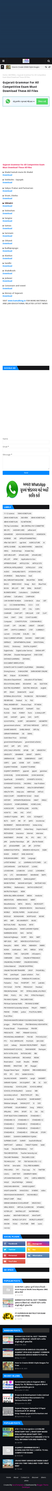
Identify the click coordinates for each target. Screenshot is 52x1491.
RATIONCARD (26, 1053)
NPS (25, 949)
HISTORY (7, 800)
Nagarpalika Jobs (10, 929)
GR (33, 750)
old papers (36, 954)
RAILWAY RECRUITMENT (29, 1045)
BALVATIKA (31, 580)
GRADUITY (8, 754)
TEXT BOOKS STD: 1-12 (32, 1161)
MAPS (44, 875)
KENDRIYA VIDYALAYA (31, 850)
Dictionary (16, 646)
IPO (32, 837)
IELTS (6, 821)
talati (43, 1145)
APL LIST (7, 559)
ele (35, 684)
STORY (43, 1132)
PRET (18, 1033)
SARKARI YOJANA (10, 1082)
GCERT (20, 721)
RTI (11, 1074)
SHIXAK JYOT (25, 1103)
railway (14, 1045)
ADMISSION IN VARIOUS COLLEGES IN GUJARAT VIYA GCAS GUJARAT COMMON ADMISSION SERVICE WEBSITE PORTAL (32, 1352)
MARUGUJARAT (29, 879)
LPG (5, 875)
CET (24, 609)
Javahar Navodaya (17, 841)
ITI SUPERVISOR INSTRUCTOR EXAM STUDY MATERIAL (30, 1314)
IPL (27, 837)
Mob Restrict (40, 908)
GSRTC (6, 763)
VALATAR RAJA (17, 1182)
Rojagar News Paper (11, 1070)
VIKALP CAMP (9, 1199)
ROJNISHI (26, 1070)
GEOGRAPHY (31, 721)
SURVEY (23, 1141)
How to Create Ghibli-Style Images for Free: (32, 1364)
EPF (5, 692)
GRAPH (37, 754)
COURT (6, 626)
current (6, 634)
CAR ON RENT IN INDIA (12, 601)
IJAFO (31, 821)
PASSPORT (25, 983)
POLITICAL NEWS (35, 1012)
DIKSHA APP (40, 650)
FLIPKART (30, 709)
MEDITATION (9, 900)
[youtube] (14, 1261)
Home (5, 75)
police (23, 1012)
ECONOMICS (23, 675)
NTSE (41, 949)
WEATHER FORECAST (21, 1215)
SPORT (24, 1111)
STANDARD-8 (9, 1132)
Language (31, 858)
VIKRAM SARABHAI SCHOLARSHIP (16, 1203)
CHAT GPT (18, 613)
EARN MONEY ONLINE (39, 671)
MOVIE (41, 916)
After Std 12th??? (10, 542)
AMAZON (38, 547)
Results (26, 1062)
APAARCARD (36, 555)
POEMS (15, 1012)
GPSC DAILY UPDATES (12, 750)
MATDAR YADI (40, 883)
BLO (33, 584)
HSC (22, 812)
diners (43, 1477)
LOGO (30, 871)
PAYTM (17, 987)
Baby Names (20, 576)
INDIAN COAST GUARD (12, 829)
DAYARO (28, 638)
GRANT (29, 754)
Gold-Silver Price (10, 738)
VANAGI (29, 1182)
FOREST (22, 713)
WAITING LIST (21, 1211)
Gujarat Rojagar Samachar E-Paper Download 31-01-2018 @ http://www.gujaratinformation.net (31, 1411)
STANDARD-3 (22, 1124)
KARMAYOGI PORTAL (12, 850)
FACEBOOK (28, 696)
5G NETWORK (26, 522)
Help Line (20, 792)
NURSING (7, 954)
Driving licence (9, 671)
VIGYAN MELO (32, 1195)
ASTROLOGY (30, 567)
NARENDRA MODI (10, 933)
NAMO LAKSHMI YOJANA (29, 929)
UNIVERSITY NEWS (30, 1174)
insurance (20, 833)
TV (34, 1170)
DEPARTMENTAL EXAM (22, 642)
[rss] (38, 1249)
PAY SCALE (8, 987)
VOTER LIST (8, 1211)
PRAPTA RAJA (17, 1024)
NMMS (42, 945)
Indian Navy (28, 829)
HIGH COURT (9, 796)
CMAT (13, 617)
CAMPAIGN (30, 596)
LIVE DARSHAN (9, 866)
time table (16, 1165)
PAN (5, 974)
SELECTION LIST (26, 1095)
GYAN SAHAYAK (37, 775)
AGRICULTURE (34, 542)
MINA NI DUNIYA (10, 908)
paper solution (27, 974)
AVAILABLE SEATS (19, 572)
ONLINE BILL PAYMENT (12, 962)
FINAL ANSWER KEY (11, 704)
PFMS (6, 995)
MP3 (5, 920)
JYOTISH (37, 846)
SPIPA (16, 1111)
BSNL (29, 588)
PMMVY (43, 1008)
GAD (5, 717)
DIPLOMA (7, 655)
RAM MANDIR (30, 1049)
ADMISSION (41, 534)
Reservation (8, 1062)
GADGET (14, 717)
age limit (23, 542)
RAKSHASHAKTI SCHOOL (13, 1049)
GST (28, 763)
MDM (23, 891)
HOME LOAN (36, 804)
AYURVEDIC (8, 576)
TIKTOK (6, 1165)
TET (19, 1161)
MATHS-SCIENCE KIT (35, 887)
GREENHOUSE (9, 758)
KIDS (23, 858)
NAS (21, 933)
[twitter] (14, 1249)
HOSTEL (35, 808)
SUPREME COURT (10, 1141)
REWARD (7, 1066)
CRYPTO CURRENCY (18, 630)
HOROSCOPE (9, 808)
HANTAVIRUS (19, 787)
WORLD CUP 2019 (19, 1219)
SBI (34, 1082)
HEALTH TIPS (8, 792)
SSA (36, 1111)
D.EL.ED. (26, 634)
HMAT (36, 800)
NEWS (16, 945)
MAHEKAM (34, 875)
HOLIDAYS (8, 804)
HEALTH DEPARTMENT (35, 787)
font (14, 713)
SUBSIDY (7, 1136)
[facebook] (14, 1243)
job (24, 846)
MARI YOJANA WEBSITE (12, 879)
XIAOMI (6, 1224)
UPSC (26, 1178)
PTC (5, 1041)
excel (31, 692)
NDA (31, 937)
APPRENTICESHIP (10, 563)
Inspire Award (42, 829)
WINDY (6, 1219)
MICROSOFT (38, 904)
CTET (31, 630)
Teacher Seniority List (29, 1153)
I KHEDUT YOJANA (10, 817)
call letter (7, 596)
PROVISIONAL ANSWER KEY (14, 1037)
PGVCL (13, 995)
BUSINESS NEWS (10, 592)
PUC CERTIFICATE (16, 1041)
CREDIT (31, 626)
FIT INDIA (38, 704)
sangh (32, 1078)
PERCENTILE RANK (10, 991)
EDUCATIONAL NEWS (12, 684)
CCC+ (31, 605)
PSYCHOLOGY (41, 1037)
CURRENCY (40, 630)
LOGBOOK (21, 871)
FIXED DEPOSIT (17, 709)
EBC (5, 675)
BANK (40, 580)
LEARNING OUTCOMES (32, 862)
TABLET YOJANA (31, 1145)
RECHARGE (27, 1057)
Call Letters (18, 596)
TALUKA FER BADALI (19, 1149)
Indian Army (37, 825)
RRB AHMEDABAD (39, 1070)
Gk (23, 734)
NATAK (29, 933)
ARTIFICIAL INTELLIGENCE (13, 567)
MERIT (33, 900)
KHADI (6, 854)
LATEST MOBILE (9, 862)
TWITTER (41, 1170)
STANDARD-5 (9, 1128)
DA (34, 634)
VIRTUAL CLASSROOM (25, 1207)
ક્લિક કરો (42, 101)
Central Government (11, 609)
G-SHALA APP (40, 713)
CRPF (6, 630)
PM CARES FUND (27, 999)
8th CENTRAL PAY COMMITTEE (33, 526)
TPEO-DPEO (8, 1170)
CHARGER (7, 613)
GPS (19, 746)
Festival (19, 700)
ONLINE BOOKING (31, 962)
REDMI (36, 1057)
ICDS (29, 817)
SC (40, 1082)
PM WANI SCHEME (32, 1003)
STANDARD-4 (35, 1124)
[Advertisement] (26, 29)
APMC (15, 559)
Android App (17, 551)
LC (20, 862)
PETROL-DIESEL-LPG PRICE (36, 991)
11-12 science (9, 513)
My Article (22, 925)
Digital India (8, 650)
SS (31, 1111)
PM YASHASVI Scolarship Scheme (16, 1008)
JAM (5, 841)
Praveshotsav (23, 1028)
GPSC (26, 746)
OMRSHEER (8, 958)
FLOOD (6, 713)
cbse (38, 601)
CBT (44, 601)
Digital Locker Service (24, 650)
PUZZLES (29, 1041)
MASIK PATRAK (9, 883)
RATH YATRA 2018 (11, 1053)
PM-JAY (34, 1008)
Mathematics (19, 887)
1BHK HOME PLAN (24, 513)
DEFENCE (7, 642)
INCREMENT (8, 825)
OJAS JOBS (25, 954)
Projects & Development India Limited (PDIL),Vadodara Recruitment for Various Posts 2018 (32, 1397)
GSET (40, 758)
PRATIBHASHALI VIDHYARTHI (36, 1024)
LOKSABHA (40, 871)
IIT (24, 821)
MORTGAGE (31, 916)
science (28, 1091)
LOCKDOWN (8, 871)
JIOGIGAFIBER (14, 846)
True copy (26, 1170)
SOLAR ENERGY (21, 1107)
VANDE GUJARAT (28, 1186)
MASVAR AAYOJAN (25, 883)
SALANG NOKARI (10, 1078)
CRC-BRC (22, 626)
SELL (37, 1095)
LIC (45, 862)
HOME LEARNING (21, 804)
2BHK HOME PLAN (11, 518)
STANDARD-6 (22, 1128)
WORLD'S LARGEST (36, 1219)
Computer (8, 621)
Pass (16, 983)
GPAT (6, 746)
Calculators (23, 592)
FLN (38, 709)
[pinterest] (14, 1255)
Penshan (39, 987)
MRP (12, 920)
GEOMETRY (43, 721)
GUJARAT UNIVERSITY (12, 771)
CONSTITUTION (21, 621)
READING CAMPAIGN (11, 1057)
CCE (37, 605)
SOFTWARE (8, 1107)
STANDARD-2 (9, 1124)
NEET (38, 937)
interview (39, 833)
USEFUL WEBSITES (38, 1178)
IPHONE (20, 837)
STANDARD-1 (36, 1116)
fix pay (6, 709)
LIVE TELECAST (23, 866)
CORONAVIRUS (35, 621)
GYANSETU (20, 779)
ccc (5, 605)
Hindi (37, 796)
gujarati (26, 771)
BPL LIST (15, 588)
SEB (36, 1091)
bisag (27, 584)
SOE (39, 1103)
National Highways (11, 937)
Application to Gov (28, 559)
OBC (16, 954)
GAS (29, 717)
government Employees (13, 742)
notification (16, 949)
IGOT (13, 821)
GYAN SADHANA (22, 775)
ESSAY (12, 692)
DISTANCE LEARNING (11, 659)
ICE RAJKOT (38, 817)
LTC (11, 875)
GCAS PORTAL (9, 721)
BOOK (6, 588)
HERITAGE (31, 792)
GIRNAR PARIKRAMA (11, 734)
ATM (40, 567)
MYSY (31, 925)
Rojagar (34, 1066)
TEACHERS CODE (28, 1157)
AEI (15, 538)
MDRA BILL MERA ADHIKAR (14, 895)
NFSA (24, 945)
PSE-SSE (30, 1037)
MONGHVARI (19, 916)
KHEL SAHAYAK (27, 854)
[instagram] (38, 1243)
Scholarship (8, 1087)
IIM (19, 821)
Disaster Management (22, 655)
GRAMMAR (19, 754)
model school (33, 912)
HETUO (40, 792)
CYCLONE (16, 634)
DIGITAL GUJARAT (30, 646)
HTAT (29, 812)
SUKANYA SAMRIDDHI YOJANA (25, 1136)
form (30, 713)
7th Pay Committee (11, 526)
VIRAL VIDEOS (9, 1207)
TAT (31, 1149)
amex (26, 1480)
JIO (5, 846)
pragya (6, 1024)
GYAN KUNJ (8, 775)
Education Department (12, 680)
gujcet (34, 771)
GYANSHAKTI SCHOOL (12, 783)
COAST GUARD (31, 617)
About (16, 1477)
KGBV (45, 850)
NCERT (23, 937)
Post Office (8, 1016)
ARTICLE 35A (24, 563)
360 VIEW (24, 518)
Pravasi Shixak (9, 1028)
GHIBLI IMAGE (25, 729)
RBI (35, 1053)
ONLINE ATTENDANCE (32, 958)
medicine (38, 895)
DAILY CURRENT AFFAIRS (13, 638)
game (23, 717)
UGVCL (6, 1174)
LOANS (34, 866)
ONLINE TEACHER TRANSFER (14, 970)
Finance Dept (26, 704)
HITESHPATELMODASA (22, 800)
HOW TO (7, 812)
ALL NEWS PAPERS (25, 547)
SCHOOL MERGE (36, 1087)
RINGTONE (18, 1066)
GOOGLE (23, 738)
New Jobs (7, 945)
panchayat (14, 974)
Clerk (6, 617)
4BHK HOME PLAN (11, 522)
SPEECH (40, 1107)
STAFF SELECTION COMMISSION (15, 1116)
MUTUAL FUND (9, 925)
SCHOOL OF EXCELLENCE (13, 1091)
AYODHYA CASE (35, 572)
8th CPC (7, 530)
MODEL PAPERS (18, 912)
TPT (17, 1170)
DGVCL (6, 646)
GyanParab (8, 779)
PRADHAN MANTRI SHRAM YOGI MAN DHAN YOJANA (23, 1020)
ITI (45, 837)
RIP (26, 1066)
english (43, 688)
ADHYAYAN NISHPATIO (24, 534)
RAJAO (43, 1045)
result (18, 1062)
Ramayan (42, 1049)
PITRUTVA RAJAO (37, 995)
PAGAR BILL (40, 970)
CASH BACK (28, 601)
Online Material (9, 966)
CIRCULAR (29, 613)
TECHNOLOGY (9, 1161)
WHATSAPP (36, 1215)
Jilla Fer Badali (38, 841)
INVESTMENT (8, 837)
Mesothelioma (9, 904)
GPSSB (25, 750)
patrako (42, 983)
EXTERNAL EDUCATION (12, 696)
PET (22, 991)
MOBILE (7, 912)
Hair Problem (39, 783)
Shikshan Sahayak (10, 1103)
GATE (37, 717)
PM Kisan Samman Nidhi (13, 1003)
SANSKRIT (41, 1078)
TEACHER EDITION (10, 1153)
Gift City (36, 729)
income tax (40, 821)
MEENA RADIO (22, 900)
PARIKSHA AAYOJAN (11, 979)
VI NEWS (35, 1190)
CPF (14, 626)
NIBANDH (33, 945)
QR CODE (39, 1041)
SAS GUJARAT (25, 1082)
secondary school (10, 1095)
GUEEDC (36, 763)
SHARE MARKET (35, 1099)
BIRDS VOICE (16, 584)
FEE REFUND (8, 700)
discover (35, 1477)
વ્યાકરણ (7, 1228)
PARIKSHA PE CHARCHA (31, 979)
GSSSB (21, 763)
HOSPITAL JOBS (23, 808)
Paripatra (7, 983)
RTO (17, 1074)
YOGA (15, 1224)
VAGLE (6, 1182)
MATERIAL (12, 75)
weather (7, 1215)
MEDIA (29, 895)
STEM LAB (34, 1132)
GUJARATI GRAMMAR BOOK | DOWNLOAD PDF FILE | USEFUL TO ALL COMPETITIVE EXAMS (31, 1450)
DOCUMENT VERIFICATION (14, 663)
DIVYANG (26, 659)
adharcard (32, 530)
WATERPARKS (34, 1211)
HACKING (27, 783)
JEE (28, 841)
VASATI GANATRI (10, 1190)
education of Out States (33, 680)
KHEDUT (15, 854)
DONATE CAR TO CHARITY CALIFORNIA (18, 667)
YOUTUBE (24, 1224)
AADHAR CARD (18, 530)
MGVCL (28, 904)
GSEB (19, 758)
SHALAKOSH (21, 1099)
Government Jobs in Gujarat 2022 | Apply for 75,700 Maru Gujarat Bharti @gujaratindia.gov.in (31, 1384)
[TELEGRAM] (38, 1261)
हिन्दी (32, 1224)
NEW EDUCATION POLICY (30, 941)
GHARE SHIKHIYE (10, 729)
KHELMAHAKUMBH (11, 858)
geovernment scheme (12, 725)
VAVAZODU (24, 1190)
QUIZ (6, 1045)
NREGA (33, 949)
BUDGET (38, 588)
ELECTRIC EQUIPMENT (12, 688)
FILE (31, 700)
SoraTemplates (18, 1485)
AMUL (6, 551)
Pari (37, 974)
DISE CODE (38, 655)
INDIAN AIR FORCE (23, 825)
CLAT (45, 613)
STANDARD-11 (23, 1120)
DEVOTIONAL (39, 642)
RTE (5, 1074)
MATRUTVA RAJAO (11, 891)
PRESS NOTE (8, 1033)
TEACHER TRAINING (11, 1157)
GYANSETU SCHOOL (34, 779)
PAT (33, 983)
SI (33, 1103)
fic (26, 700)
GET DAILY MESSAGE (31, 725)
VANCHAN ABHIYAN (11, 1186)
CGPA (37, 609)
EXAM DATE (22, 692)
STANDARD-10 (9, 1120)
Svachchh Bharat (35, 1141)
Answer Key (29, 551)
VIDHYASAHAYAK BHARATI (14, 1195)
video (43, 1190)
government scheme (33, 742)
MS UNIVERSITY (22, 920)
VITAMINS (40, 1207)
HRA (15, 812)
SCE (45, 1082)
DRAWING (40, 667)
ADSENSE (7, 538)
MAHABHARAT (21, 875)
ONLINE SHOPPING (26, 966)
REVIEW (35, 1062)
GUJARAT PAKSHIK (10, 767)
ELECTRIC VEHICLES (30, 688)
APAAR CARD (24, 555)
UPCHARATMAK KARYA (12, 1178)
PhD (26, 995)
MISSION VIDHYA (26, 908)
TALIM (6, 1149)
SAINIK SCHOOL (28, 1074)
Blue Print (42, 584)
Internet (30, 833)
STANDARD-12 (37, 1120)
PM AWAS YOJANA (10, 999)
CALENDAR (35, 592)
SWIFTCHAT (8, 1145)
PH (20, 995)
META (20, 904)
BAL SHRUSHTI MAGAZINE (13, 580)
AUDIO (6, 572)
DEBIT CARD (39, 638)
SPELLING (7, 1111)
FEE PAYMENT (41, 696)
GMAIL (29, 734)
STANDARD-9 (22, 1132)
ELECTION (43, 684)
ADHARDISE (8, 534)
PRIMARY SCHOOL (30, 1033)
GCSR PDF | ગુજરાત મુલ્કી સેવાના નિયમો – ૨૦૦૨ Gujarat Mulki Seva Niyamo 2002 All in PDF (31, 1289)
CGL (30, 609)
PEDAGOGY (28, 987)
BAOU (6, 584)
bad (30, 576)
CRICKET (41, 626)
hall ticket (7, 787)
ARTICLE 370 (37, 563)
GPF (12, 746)
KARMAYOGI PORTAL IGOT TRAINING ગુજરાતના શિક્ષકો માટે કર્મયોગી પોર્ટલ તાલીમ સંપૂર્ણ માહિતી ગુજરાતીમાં (31, 1302)
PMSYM (6, 1012)
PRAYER (34, 1028)
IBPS (22, 817)
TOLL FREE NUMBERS (31, 1165)
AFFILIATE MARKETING (28, 538)
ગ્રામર (40, 1224)
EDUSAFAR (27, 684)
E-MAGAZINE (23, 671)
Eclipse (12, 675)
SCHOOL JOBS (21, 1087)
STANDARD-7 (35, 1128)
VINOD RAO (36, 1203)
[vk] (38, 1255)
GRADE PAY (41, 750)
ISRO (39, 837)
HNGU (44, 800)
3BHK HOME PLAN (38, 518)
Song (32, 1107)
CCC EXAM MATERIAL (17, 605)
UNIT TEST (16, 1174)
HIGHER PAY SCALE (24, 796)
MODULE (7, 916)
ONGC (17, 958)
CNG (20, 617)
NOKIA (6, 949)
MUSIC (33, 920)
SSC (42, 1111)
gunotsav (43, 771)
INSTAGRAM (8, 833)
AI (44, 542)
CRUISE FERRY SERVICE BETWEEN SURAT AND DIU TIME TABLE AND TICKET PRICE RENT (32, 1463)
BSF (22, 588)
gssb (14, 763)
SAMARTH (23, 1078)
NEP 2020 (7, 941)
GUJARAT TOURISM (28, 767)
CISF (37, 613)
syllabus (19, 1145)
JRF (30, 846)
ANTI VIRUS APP (10, 555)
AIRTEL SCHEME (9, 547)
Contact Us (25, 1477)
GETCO (44, 725)
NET (15, 941)
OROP (30, 970)
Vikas (19, 1199)
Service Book (9, 1099)
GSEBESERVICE (30, 758)
